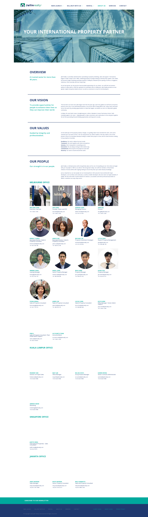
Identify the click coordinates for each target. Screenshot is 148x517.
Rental (89, 6)
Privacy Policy (120, 509)
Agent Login (109, 509)
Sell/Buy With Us (74, 6)
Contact (123, 6)
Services (112, 6)
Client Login (97, 509)
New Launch (56, 6)
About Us (101, 6)
